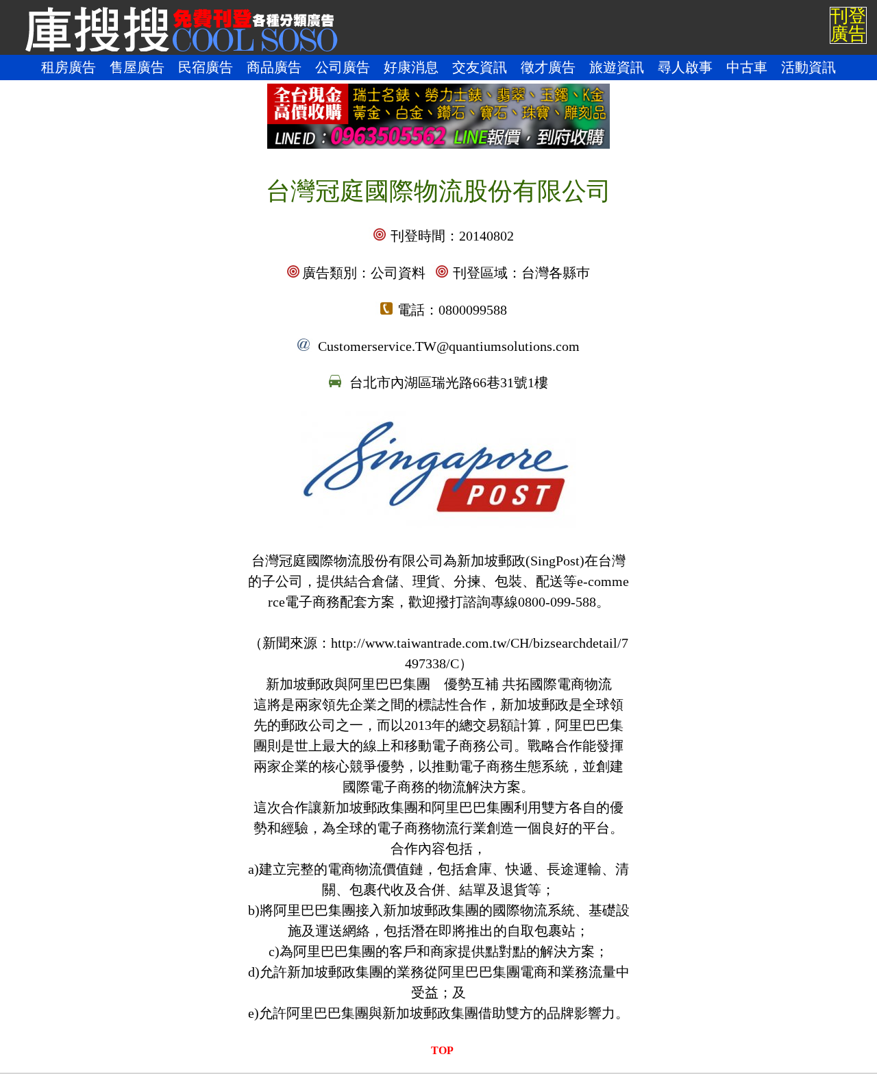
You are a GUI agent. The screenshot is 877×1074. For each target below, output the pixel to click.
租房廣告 (68, 67)
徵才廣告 (548, 67)
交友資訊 (479, 67)
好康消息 (411, 67)
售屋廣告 (137, 67)
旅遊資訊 (616, 67)
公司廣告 (342, 67)
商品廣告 (274, 67)
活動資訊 (808, 67)
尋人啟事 (685, 67)
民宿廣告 (205, 67)
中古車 (746, 67)
